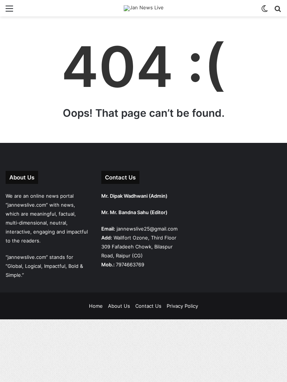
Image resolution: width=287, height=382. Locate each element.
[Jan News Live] (144, 8)
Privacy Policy (182, 306)
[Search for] (277, 11)
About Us (119, 306)
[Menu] (9, 11)
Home (96, 306)
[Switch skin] (264, 11)
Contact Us (148, 306)
